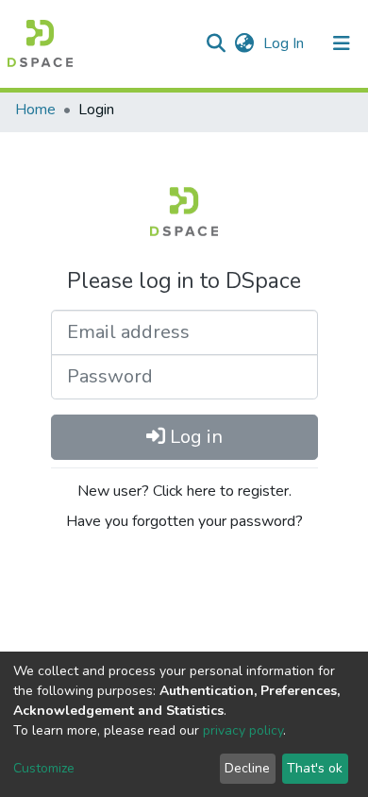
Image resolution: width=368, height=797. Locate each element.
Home (35, 109)
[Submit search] (215, 43)
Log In (285, 43)
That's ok (315, 768)
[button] (243, 43)
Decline (247, 768)
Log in (194, 436)
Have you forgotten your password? (184, 521)
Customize (44, 768)
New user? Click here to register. (184, 491)
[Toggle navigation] (341, 43)
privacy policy (243, 730)
